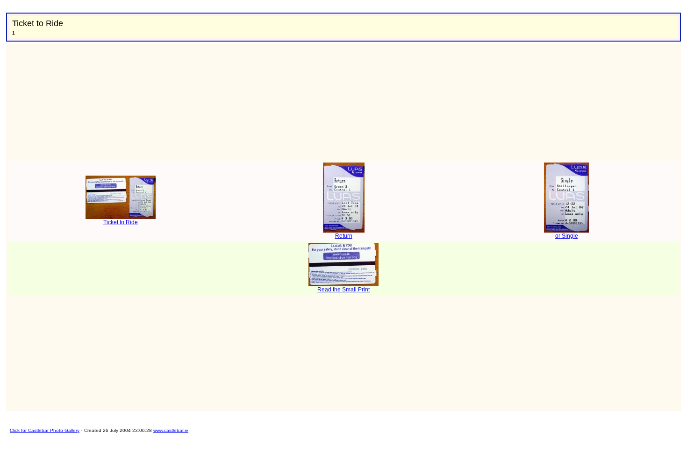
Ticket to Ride (120, 222)
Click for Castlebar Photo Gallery (44, 430)
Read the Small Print (343, 289)
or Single (566, 236)
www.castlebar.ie (170, 430)
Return (343, 236)
